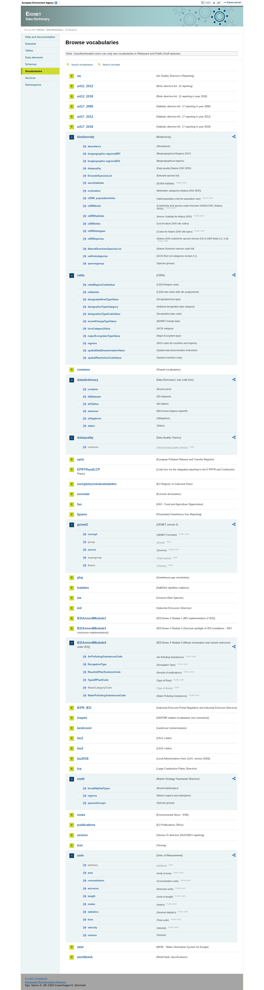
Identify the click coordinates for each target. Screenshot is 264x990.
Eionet (40, 30)
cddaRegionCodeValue (101, 284)
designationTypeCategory (103, 306)
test (80, 845)
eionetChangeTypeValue (102, 321)
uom (80, 855)
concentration (96, 880)
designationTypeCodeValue (104, 313)
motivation (94, 190)
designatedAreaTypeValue (103, 299)
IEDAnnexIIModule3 (91, 628)
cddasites (93, 292)
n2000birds (94, 205)
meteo (91, 904)
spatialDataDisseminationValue (106, 350)
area (90, 872)
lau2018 (83, 758)
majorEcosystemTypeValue (104, 336)
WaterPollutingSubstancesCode (107, 695)
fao (79, 504)
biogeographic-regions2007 (104, 153)
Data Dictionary (54, 30)
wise (80, 947)
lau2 (80, 748)
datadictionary (87, 379)
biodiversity (85, 137)
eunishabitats (96, 182)
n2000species (96, 238)
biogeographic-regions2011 (104, 161)
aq (79, 75)
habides (83, 587)
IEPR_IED (84, 707)
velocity (92, 927)
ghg (80, 577)
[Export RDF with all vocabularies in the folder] (233, 137)
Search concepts (111, 65)
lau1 (80, 738)
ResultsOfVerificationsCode (104, 672)
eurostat (83, 494)
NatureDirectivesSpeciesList (104, 248)
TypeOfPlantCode (98, 679)
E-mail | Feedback (36, 978)
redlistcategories (98, 256)
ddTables (93, 404)
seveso (82, 835)
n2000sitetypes (96, 231)
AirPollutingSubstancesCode (105, 656)
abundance (94, 146)
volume (92, 935)
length (91, 896)
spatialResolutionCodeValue (104, 357)
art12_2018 (85, 96)
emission (93, 888)
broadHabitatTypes (99, 788)
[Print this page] (214, 3)
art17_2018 (85, 126)
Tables (29, 50)
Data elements (34, 57)
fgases (82, 514)
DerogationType (97, 664)
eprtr (80, 459)
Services (30, 77)
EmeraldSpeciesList (100, 175)
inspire (82, 717)
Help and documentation (40, 36)
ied (79, 608)
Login (208, 2)
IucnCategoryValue (99, 328)
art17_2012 (85, 116)
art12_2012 (85, 86)
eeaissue (93, 411)
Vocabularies (33, 71)
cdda (80, 275)
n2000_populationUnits (101, 198)
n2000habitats (96, 216)
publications (86, 825)
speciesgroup (96, 263)
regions (92, 343)
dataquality (94, 168)
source (92, 549)
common (83, 369)
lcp (79, 768)
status (91, 425)
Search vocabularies (82, 65)
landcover (84, 728)
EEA (41, 3)
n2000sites (94, 223)
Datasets (30, 43)
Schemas (31, 64)
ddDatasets (94, 396)
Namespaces (33, 84)
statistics (93, 911)
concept (92, 534)
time (90, 919)
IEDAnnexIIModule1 (91, 618)
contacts (93, 389)
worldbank (85, 957)
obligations (94, 418)
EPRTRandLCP (88, 469)
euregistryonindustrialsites (97, 484)
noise (81, 814)
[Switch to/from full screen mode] (219, 3)
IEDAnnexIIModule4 (91, 642)
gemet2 (82, 524)
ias (79, 597)
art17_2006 (85, 106)
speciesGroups (97, 803)
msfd (80, 779)
